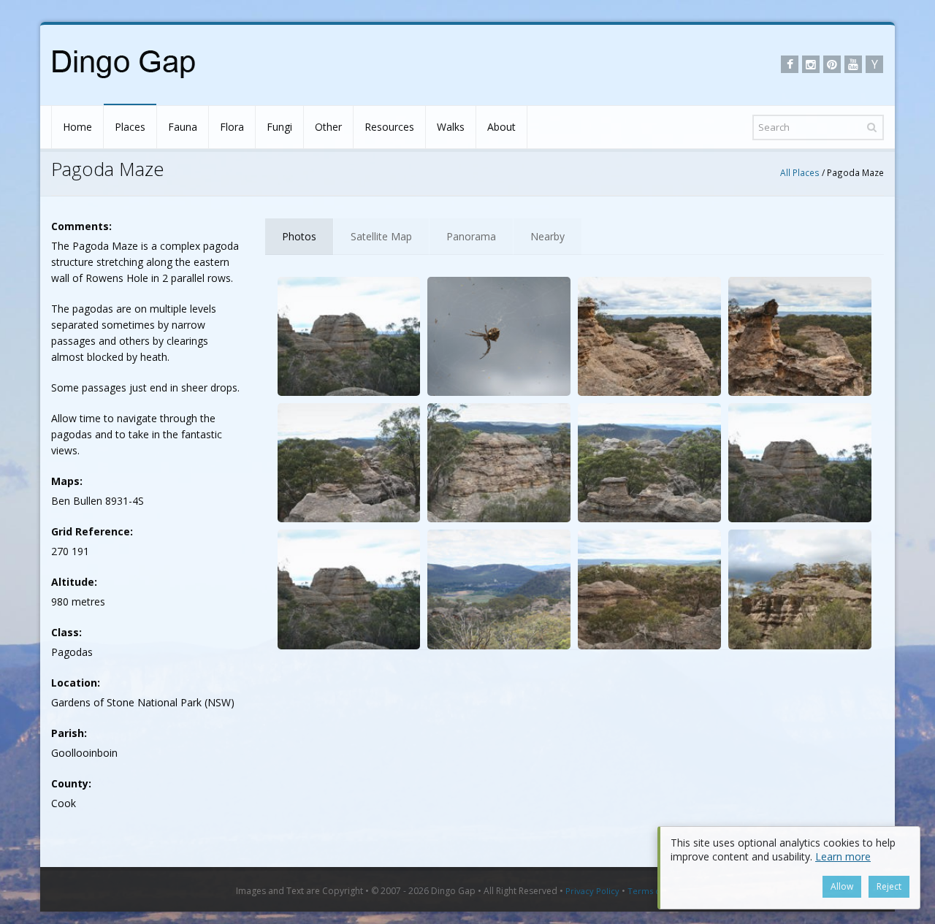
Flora (232, 127)
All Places (800, 172)
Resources (389, 127)
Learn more (843, 856)
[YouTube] (853, 64)
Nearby (547, 236)
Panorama (471, 236)
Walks (451, 127)
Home (77, 127)
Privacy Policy (592, 890)
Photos (299, 236)
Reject (889, 886)
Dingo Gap (453, 891)
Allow (842, 886)
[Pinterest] (832, 64)
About (501, 127)
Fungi (279, 127)
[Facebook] (789, 64)
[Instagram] (811, 64)
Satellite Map (381, 236)
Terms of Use (653, 890)
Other (328, 127)
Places (130, 127)
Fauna (182, 127)
